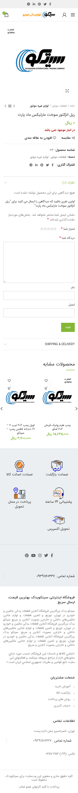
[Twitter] (45, 4)
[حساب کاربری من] (64, 14)
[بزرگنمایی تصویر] (67, 90)
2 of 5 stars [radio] (51, 229)
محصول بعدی (5, 106)
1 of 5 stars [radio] (55, 229)
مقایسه (66, 137)
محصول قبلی (14, 106)
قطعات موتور (59, 106)
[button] (9, 388)
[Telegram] (28, 4)
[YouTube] (33, 555)
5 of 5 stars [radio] (42, 229)
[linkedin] (34, 4)
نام (73, 287)
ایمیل (71, 304)
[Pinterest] (39, 4)
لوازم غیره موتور (39, 106)
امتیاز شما (68, 229)
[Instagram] (40, 555)
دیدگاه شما (67, 238)
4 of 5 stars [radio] (45, 229)
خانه (72, 106)
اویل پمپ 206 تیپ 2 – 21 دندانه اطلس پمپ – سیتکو (20, 429)
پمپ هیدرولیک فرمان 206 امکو (57, 427)
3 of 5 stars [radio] (48, 229)
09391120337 (46, 576)
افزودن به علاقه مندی (38, 137)
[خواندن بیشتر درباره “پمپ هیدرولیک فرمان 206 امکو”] (46, 388)
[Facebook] (50, 4)
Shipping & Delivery (60, 344)
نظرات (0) (68, 182)
